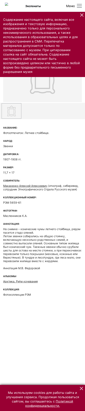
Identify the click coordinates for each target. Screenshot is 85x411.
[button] (81, 15)
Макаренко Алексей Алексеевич (25, 185)
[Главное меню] (79, 6)
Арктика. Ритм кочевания (20, 281)
